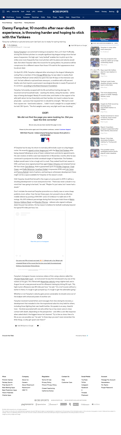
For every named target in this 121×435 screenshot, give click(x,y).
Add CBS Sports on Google (79, 45)
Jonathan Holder (41, 169)
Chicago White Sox (43, 75)
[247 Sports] (27, 404)
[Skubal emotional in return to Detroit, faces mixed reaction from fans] (94, 119)
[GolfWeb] (96, 404)
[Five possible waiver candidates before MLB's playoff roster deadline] (94, 153)
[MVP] (76, 404)
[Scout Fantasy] (85, 404)
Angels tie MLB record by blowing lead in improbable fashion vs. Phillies (109, 106)
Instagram (84, 385)
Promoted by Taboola (81, 335)
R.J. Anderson (13, 45)
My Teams (104, 385)
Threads (84, 393)
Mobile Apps (6, 395)
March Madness (7, 393)
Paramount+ (26, 388)
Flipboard (84, 395)
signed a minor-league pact (38, 150)
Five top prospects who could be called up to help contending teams (109, 60)
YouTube (84, 380)
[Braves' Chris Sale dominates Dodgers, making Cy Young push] (94, 142)
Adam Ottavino (54, 164)
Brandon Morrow (41, 202)
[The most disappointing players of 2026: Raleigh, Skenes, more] (94, 96)
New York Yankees (62, 150)
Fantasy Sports (7, 382)
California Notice (48, 391)
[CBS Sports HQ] (56, 400)
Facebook (84, 388)
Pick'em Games (7, 380)
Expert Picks (18, 23)
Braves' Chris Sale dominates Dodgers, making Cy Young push (109, 140)
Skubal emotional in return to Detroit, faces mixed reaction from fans (110, 117)
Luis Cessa (69, 169)
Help (63, 380)
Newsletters (105, 382)
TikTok (83, 382)
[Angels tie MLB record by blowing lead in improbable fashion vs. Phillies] (94, 107)
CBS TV (24, 390)
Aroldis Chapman (62, 167)
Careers (24, 382)
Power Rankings (7, 23)
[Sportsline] (41, 404)
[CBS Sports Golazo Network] (76, 400)
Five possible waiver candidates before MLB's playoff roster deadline (109, 151)
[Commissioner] (65, 404)
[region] (104, 34)
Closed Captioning (48, 388)
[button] (83, 17)
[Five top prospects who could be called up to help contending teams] (94, 62)
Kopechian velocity (48, 282)
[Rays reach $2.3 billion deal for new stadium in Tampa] (94, 73)
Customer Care (67, 382)
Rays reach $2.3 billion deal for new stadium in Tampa (109, 72)
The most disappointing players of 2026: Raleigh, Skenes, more (109, 94)
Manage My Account (108, 380)
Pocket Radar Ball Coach (24, 279)
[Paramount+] (53, 404)
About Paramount (28, 385)
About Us (25, 380)
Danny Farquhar (20, 52)
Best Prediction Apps (9, 390)
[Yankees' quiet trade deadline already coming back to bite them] (94, 85)
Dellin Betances (29, 169)
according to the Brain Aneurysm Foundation (40, 86)
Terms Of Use (46, 380)
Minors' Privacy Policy (49, 385)
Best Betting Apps (8, 388)
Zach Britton (29, 167)
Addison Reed (25, 202)
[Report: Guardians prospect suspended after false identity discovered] (94, 130)
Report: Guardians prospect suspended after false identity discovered (109, 129)
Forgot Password (107, 388)
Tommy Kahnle (22, 172)
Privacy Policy (46, 382)
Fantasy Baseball (29, 23)
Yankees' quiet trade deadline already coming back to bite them (109, 83)
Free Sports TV (7, 385)
